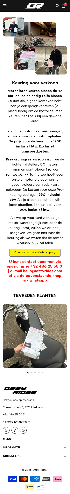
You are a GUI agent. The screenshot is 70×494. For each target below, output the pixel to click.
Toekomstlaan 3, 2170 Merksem (23, 407)
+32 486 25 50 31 (47, 266)
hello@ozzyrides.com (42, 271)
